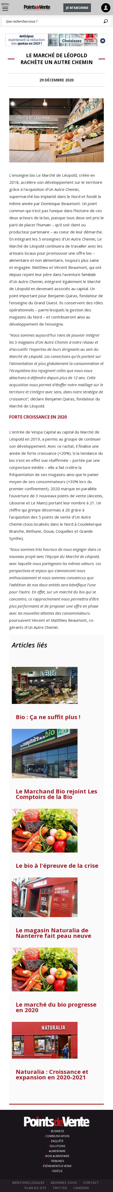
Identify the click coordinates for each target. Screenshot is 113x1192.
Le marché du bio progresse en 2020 (56, 1007)
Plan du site (35, 1188)
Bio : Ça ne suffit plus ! (48, 717)
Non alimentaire (57, 1156)
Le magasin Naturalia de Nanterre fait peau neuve (53, 932)
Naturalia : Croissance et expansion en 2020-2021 (52, 1074)
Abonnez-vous (63, 1182)
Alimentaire (57, 1151)
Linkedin (81, 1188)
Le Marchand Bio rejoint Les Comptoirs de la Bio (56, 793)
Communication (57, 1136)
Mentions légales (28, 1182)
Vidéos (57, 1171)
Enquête (57, 1141)
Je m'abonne (77, 7)
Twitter (60, 1188)
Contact (91, 1182)
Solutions (57, 1146)
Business (57, 1131)
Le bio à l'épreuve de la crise (57, 865)
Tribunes (57, 1161)
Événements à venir (57, 1166)
